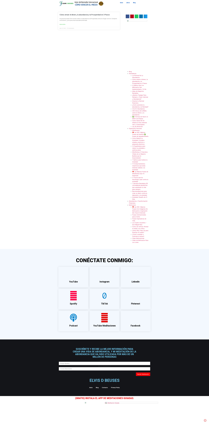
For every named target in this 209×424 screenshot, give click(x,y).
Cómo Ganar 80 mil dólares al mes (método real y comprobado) (139, 122)
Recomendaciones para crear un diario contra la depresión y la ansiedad (139, 193)
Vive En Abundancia (138, 109)
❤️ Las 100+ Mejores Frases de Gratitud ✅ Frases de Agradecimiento (140, 134)
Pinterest (135, 303)
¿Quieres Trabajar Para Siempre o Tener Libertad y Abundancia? (140, 97)
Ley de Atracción (137, 126)
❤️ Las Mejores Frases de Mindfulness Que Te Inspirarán (140, 173)
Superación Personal (135, 128)
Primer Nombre (104, 360)
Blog (134, 2)
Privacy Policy (115, 387)
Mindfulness (136, 130)
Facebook (135, 325)
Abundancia (132, 73)
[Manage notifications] (205, 420)
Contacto (105, 387)
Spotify (73, 303)
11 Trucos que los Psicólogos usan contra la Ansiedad (140, 179)
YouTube (73, 281)
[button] (127, 16)
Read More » (63, 24)
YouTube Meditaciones (104, 325)
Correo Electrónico (104, 366)
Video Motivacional (138, 238)
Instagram (104, 281)
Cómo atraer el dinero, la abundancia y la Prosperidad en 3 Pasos (85, 15)
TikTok (104, 303)
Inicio (121, 2)
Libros (128, 2)
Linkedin (136, 281)
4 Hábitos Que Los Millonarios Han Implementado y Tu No (139, 87)
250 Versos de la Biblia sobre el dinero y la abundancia (139, 113)
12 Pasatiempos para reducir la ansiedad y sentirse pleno (138, 148)
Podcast (73, 325)
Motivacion (132, 205)
